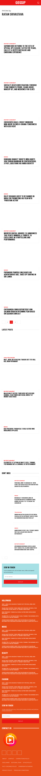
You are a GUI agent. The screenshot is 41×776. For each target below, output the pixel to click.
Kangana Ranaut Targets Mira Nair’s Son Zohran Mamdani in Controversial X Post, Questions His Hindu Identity (20, 161)
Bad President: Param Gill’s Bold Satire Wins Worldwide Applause (19, 430)
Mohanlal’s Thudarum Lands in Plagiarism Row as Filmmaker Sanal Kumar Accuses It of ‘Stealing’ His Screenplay (24, 500)
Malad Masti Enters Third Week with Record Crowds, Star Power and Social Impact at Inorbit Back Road (19, 395)
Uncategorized (9, 357)
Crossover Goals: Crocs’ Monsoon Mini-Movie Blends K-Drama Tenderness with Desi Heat (20, 124)
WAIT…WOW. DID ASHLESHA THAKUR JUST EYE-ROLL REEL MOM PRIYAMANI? (20, 360)
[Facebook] (4, 753)
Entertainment (10, 43)
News (6, 157)
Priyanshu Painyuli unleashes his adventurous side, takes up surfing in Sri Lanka (20, 274)
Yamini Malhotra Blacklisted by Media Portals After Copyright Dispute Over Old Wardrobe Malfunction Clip (26, 516)
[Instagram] (9, 753)
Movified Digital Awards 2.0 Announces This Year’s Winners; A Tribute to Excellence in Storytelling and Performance (20, 236)
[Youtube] (19, 753)
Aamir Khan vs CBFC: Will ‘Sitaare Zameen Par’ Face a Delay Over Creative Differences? (26, 532)
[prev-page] (3, 322)
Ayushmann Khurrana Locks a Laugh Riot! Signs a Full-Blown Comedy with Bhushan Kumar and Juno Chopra (25, 548)
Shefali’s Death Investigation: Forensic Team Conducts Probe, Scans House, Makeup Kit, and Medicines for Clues (20, 87)
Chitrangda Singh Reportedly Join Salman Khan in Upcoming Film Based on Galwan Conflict (19, 311)
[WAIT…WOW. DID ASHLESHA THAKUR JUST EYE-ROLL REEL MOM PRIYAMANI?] (20, 344)
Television (18, 512)
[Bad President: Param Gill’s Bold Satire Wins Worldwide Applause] (20, 413)
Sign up (20, 582)
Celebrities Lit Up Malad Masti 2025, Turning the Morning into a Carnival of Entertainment (20, 463)
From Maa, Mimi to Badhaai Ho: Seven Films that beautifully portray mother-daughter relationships (26, 484)
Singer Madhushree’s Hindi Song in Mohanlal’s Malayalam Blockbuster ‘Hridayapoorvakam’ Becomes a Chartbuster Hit (20, 620)
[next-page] (19, 322)
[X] (14, 753)
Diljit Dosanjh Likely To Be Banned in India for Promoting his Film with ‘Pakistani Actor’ (19, 198)
